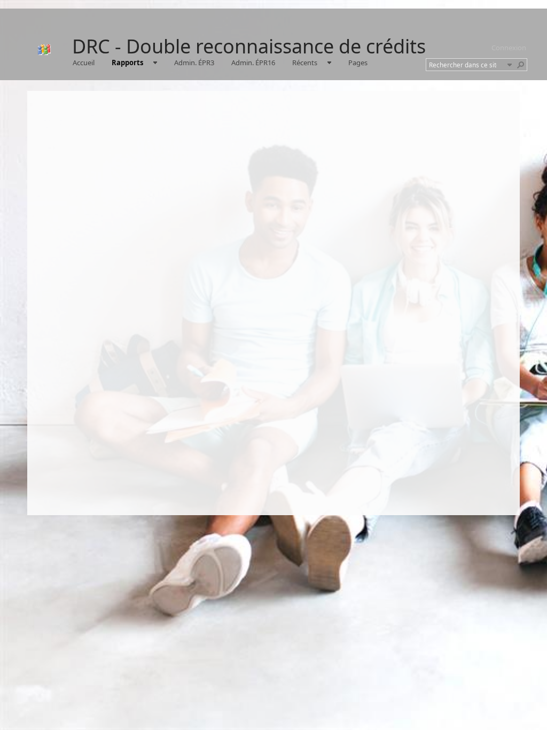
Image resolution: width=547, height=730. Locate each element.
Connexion (508, 47)
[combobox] (466, 64)
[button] (509, 65)
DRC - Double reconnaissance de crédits (249, 46)
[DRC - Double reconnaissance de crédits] (44, 49)
